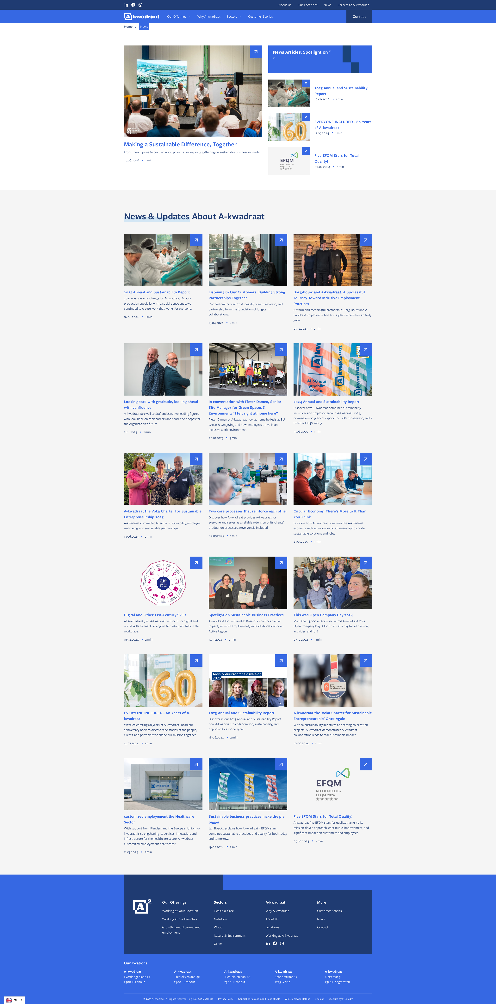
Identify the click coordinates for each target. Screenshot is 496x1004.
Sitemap (319, 999)
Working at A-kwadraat (282, 935)
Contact (322, 927)
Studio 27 (347, 999)
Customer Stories (260, 16)
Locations (272, 927)
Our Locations (308, 5)
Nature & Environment (229, 935)
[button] (179, 16)
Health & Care (224, 911)
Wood (218, 927)
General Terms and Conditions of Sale (259, 999)
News (327, 5)
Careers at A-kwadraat (353, 5)
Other (218, 943)
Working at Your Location (180, 911)
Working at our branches (179, 919)
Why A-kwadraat (208, 16)
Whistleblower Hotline (297, 999)
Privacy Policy (225, 999)
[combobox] (14, 1000)
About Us (284, 5)
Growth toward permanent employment (181, 929)
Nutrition (220, 919)
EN (15, 1000)
